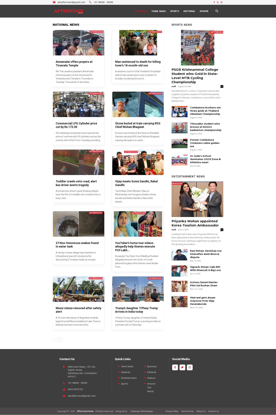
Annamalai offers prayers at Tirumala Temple (74, 63)
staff (174, 86)
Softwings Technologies (141, 411)
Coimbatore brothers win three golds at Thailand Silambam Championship (205, 110)
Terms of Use (187, 411)
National (125, 372)
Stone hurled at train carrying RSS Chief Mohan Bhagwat (137, 125)
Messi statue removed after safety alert (78, 309)
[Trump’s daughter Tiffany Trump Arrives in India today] (138, 289)
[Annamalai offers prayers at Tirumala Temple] (78, 42)
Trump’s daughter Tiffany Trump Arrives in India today (136, 309)
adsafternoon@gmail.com (82, 395)
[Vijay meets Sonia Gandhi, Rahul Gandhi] (138, 162)
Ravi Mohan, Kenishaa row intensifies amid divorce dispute (206, 254)
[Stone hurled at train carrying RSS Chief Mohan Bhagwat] (138, 104)
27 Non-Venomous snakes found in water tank (77, 244)
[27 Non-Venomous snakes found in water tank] (78, 224)
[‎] (69, 11)
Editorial (151, 372)
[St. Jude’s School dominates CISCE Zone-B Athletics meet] (180, 160)
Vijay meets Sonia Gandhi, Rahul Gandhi (136, 183)
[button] (217, 11)
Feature (151, 377)
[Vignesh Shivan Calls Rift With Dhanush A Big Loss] (180, 271)
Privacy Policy (171, 411)
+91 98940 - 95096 (77, 382)
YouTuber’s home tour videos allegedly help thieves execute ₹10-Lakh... (135, 246)
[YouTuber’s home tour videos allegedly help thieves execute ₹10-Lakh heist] (138, 224)
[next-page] (60, 339)
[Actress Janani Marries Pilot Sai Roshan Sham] (180, 286)
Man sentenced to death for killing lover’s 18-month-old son (138, 63)
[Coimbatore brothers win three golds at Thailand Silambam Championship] (180, 111)
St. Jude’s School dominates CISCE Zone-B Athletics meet (205, 159)
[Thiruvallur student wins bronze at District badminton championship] (180, 127)
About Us (200, 411)
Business (152, 366)
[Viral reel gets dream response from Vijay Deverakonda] (180, 301)
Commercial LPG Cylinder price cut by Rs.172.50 (76, 125)
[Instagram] (221, 2)
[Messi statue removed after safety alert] (78, 289)
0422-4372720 (75, 389)
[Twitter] (218, 2)
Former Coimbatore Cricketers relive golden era (204, 143)
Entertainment (129, 377)
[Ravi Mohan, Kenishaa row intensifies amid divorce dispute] (180, 254)
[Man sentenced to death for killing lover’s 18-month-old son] (138, 42)
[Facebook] (214, 2)
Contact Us (213, 411)
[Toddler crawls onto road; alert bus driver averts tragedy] (78, 162)
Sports (124, 383)
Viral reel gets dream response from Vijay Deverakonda (202, 300)
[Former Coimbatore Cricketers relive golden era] (180, 143)
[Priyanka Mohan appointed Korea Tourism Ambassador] (197, 199)
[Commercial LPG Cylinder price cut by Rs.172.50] (78, 104)
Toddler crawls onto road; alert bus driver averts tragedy (76, 183)
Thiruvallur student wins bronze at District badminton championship (205, 127)
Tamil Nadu (127, 366)
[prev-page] (55, 339)
